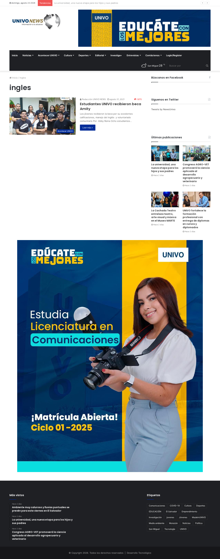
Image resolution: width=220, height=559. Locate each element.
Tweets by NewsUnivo (163, 109)
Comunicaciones (157, 505)
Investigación (155, 517)
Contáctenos (152, 55)
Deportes (84, 55)
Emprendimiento (189, 511)
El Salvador (171, 511)
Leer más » (87, 127)
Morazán (173, 523)
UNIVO (183, 529)
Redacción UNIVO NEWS (93, 99)
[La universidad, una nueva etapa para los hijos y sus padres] (165, 153)
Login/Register (174, 55)
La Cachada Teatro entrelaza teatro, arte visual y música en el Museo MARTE (163, 215)
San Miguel (154, 529)
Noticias (27, 55)
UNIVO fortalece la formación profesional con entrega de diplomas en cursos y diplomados (196, 219)
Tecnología (169, 529)
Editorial (99, 55)
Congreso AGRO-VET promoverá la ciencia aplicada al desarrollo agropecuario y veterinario (102, 3)
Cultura (68, 55)
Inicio (15, 55)
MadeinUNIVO (199, 517)
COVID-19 (175, 505)
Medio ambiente (156, 523)
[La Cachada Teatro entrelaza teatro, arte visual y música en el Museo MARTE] (165, 199)
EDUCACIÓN (155, 511)
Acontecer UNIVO (47, 55)
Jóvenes (183, 517)
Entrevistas (133, 55)
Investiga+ (116, 55)
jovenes (170, 517)
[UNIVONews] (35, 21)
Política (198, 523)
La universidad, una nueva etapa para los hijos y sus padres (164, 168)
